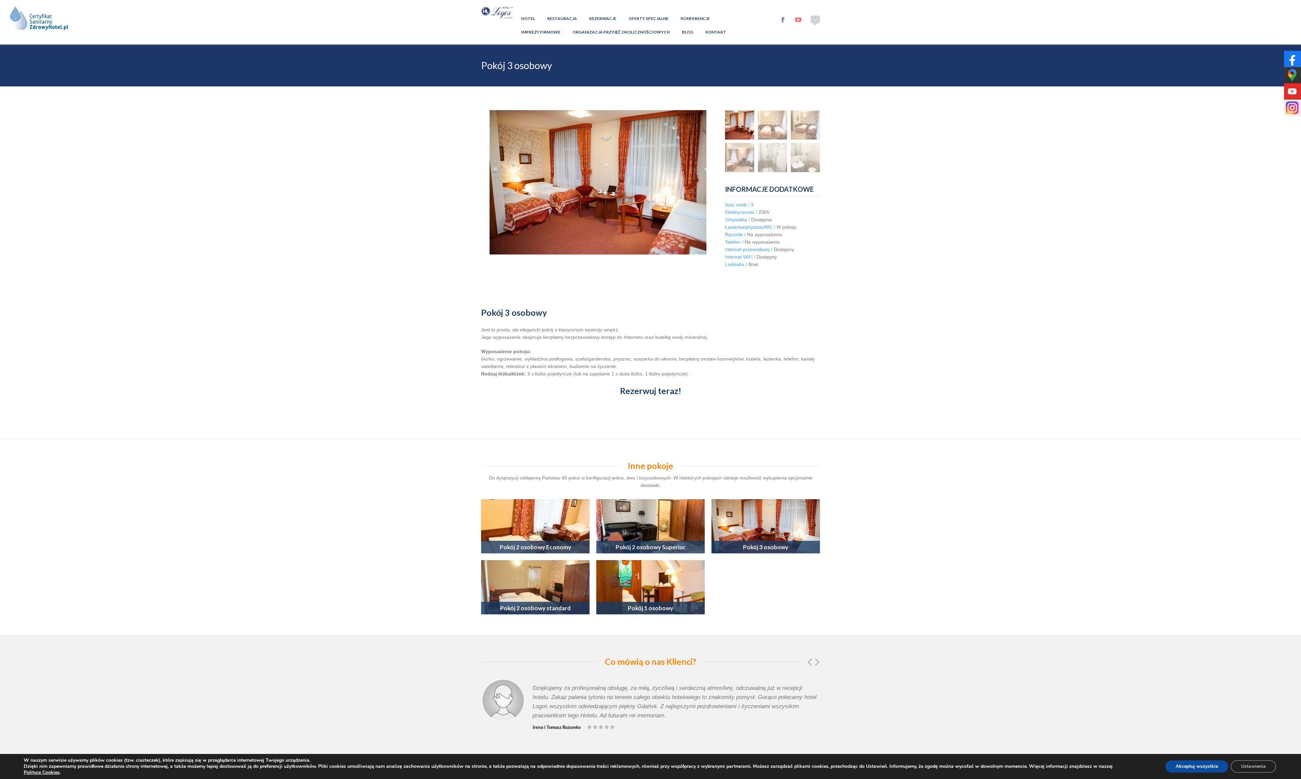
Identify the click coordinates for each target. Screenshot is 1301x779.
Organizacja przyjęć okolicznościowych (621, 32)
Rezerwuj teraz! (650, 391)
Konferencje (695, 18)
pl (815, 19)
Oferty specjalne (648, 18)
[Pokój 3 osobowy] (739, 124)
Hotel (528, 18)
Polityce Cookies (42, 772)
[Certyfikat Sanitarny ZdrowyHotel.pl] (39, 35)
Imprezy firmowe (540, 32)
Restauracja (562, 18)
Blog (687, 32)
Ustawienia (1253, 766)
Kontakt (715, 32)
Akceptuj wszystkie (1197, 766)
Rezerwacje (602, 18)
